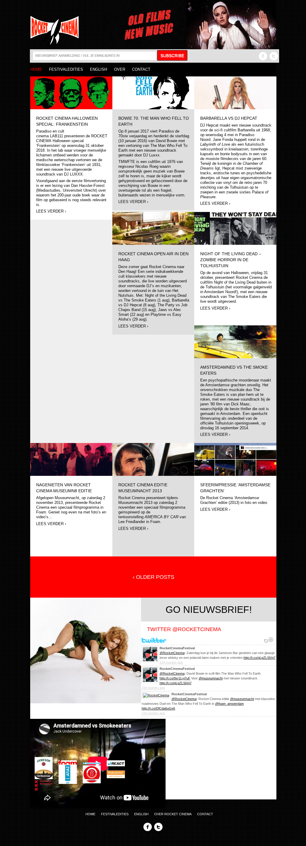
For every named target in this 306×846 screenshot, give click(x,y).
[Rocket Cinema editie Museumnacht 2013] (153, 459)
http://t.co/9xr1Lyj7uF (175, 678)
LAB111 (56, 136)
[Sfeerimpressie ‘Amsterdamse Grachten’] (235, 459)
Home (36, 69)
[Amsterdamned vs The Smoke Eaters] (235, 341)
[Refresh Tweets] (266, 639)
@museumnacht (211, 678)
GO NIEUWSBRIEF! (209, 609)
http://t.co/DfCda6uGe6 (158, 708)
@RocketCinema (172, 653)
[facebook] (263, 55)
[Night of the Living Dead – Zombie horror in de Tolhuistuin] (235, 228)
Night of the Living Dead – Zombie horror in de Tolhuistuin (230, 259)
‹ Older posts (153, 577)
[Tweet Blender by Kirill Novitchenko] (270, 639)
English (98, 69)
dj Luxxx (73, 174)
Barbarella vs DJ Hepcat (228, 118)
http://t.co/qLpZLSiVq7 (260, 657)
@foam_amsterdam (229, 703)
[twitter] (273, 55)
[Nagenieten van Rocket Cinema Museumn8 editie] (71, 459)
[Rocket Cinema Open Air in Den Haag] (153, 228)
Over (119, 69)
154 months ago (171, 662)
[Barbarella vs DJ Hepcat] (235, 92)
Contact (141, 69)
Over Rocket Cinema (173, 814)
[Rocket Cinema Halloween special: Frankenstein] (71, 92)
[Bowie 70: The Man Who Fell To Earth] (153, 92)
